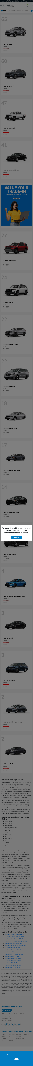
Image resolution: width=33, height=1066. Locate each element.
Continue (16, 537)
